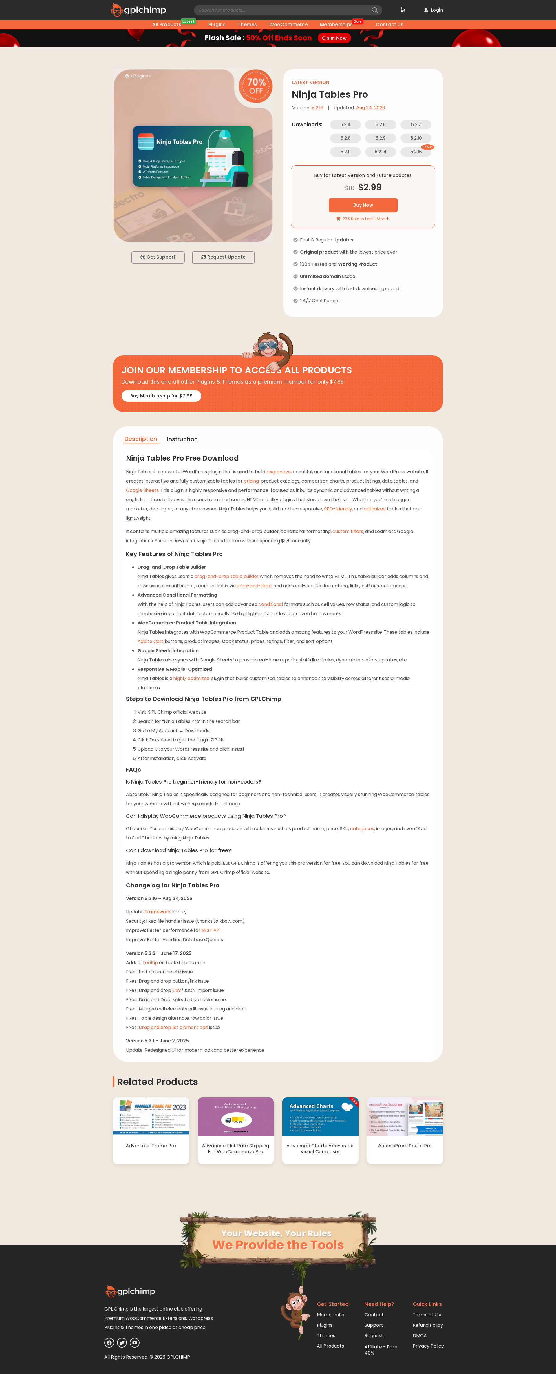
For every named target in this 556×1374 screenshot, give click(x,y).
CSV (176, 990)
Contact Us (390, 24)
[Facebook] (109, 1343)
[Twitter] (122, 1343)
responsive (278, 471)
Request (374, 1335)
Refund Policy (428, 1325)
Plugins (217, 24)
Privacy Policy (428, 1346)
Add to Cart (151, 641)
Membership (331, 1314)
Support (374, 1325)
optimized (375, 509)
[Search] (375, 10)
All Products (173, 24)
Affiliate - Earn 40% (381, 1350)
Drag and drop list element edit (173, 1027)
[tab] (141, 440)
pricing (251, 481)
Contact (374, 1314)
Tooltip (150, 962)
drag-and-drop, (254, 585)
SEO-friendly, (338, 509)
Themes (247, 24)
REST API (211, 930)
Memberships (341, 24)
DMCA (420, 1335)
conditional (270, 604)
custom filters (347, 531)
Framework (157, 911)
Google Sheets (142, 490)
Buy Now (363, 205)
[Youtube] (135, 1343)
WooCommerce (288, 24)
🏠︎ (127, 76)
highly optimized (191, 678)
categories (362, 828)
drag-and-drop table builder (227, 576)
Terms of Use (428, 1314)
